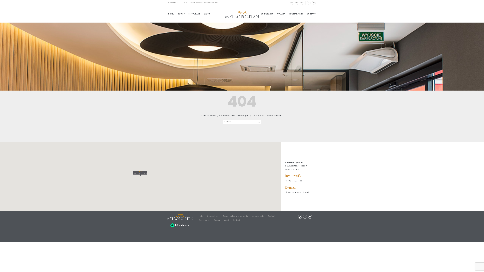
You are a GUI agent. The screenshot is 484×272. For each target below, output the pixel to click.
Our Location (204, 220)
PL (292, 2)
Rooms (181, 14)
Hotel (171, 14)
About (226, 220)
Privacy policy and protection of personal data (243, 216)
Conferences (267, 14)
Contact (311, 14)
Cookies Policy (213, 216)
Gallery (281, 14)
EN (297, 2)
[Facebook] (309, 3)
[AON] (300, 217)
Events (207, 14)
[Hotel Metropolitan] (242, 14)
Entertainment (296, 14)
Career (217, 220)
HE (302, 2)
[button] (140, 173)
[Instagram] (314, 3)
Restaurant (194, 14)
